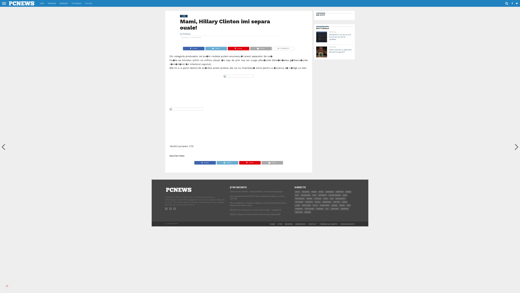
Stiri (42, 3)
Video (314, 192)
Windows (327, 202)
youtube (299, 202)
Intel (321, 192)
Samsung (329, 192)
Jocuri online (334, 195)
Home (272, 224)
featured (306, 205)
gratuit (298, 212)
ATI (327, 209)
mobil (348, 192)
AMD (345, 195)
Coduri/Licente (347, 224)
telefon (305, 192)
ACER (297, 205)
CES (331, 199)
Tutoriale (76, 3)
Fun (296, 195)
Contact (312, 224)
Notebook (299, 199)
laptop (336, 202)
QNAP (344, 202)
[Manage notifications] (7, 286)
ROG (314, 195)
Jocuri (88, 3)
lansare (298, 209)
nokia (342, 205)
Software (309, 209)
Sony (326, 199)
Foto (315, 205)
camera (319, 209)
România (344, 209)
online (334, 205)
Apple (317, 202)
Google (318, 199)
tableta (309, 202)
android (339, 192)
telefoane (305, 195)
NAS (348, 205)
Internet (322, 195)
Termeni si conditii (329, 224)
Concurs (334, 209)
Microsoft (340, 199)
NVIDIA (309, 199)
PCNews (187, 34)
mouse (307, 212)
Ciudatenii (324, 205)
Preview (52, 3)
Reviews (64, 3)
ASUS (297, 192)
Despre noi (300, 224)
